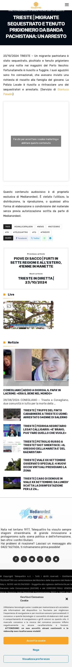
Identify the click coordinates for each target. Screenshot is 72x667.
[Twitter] (24, 559)
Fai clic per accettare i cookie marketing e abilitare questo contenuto (36, 141)
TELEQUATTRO (21, 232)
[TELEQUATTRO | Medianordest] (36, 2)
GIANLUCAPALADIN (24, 227)
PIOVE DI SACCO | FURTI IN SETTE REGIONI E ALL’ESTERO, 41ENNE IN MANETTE (36, 260)
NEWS (41, 227)
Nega (36, 649)
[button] (66, 599)
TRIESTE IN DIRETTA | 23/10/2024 (36, 278)
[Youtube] (32, 559)
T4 (8, 232)
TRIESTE (46, 232)
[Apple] (56, 559)
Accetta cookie (36, 640)
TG (35, 232)
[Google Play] (48, 559)
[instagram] (40, 559)
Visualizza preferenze (36, 659)
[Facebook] (16, 559)
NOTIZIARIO (55, 227)
